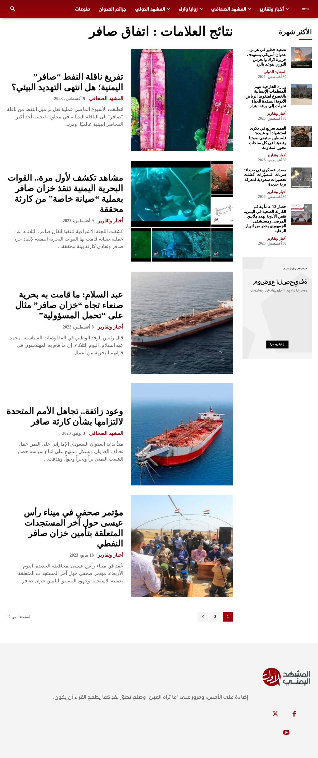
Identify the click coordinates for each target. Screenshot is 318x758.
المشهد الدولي (275, 72)
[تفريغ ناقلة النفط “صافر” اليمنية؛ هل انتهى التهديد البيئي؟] (182, 100)
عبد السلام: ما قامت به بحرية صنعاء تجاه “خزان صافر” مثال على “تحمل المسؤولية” (69, 305)
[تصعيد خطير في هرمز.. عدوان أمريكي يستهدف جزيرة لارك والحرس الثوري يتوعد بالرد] (301, 57)
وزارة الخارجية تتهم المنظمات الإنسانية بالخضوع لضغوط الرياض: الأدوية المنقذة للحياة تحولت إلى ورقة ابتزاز (265, 96)
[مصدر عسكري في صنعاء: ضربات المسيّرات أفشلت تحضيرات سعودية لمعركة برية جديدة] (301, 178)
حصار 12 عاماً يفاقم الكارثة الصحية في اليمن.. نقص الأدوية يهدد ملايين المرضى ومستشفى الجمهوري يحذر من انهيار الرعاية (265, 218)
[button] (12, 9)
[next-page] (203, 617)
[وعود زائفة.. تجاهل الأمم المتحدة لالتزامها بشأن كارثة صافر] (182, 434)
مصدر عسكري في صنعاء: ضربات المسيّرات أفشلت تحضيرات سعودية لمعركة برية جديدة (264, 177)
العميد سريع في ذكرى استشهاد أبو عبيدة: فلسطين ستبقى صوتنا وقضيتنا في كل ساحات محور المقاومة (267, 138)
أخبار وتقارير (110, 220)
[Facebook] (294, 714)
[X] (275, 714)
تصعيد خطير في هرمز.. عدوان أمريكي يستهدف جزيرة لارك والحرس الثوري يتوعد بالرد (266, 57)
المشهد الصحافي (106, 98)
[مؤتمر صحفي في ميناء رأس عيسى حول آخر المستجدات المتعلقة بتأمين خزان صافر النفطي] (182, 546)
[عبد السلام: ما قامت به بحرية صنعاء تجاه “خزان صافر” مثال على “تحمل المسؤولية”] (182, 323)
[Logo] (307, 9)
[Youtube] (286, 733)
